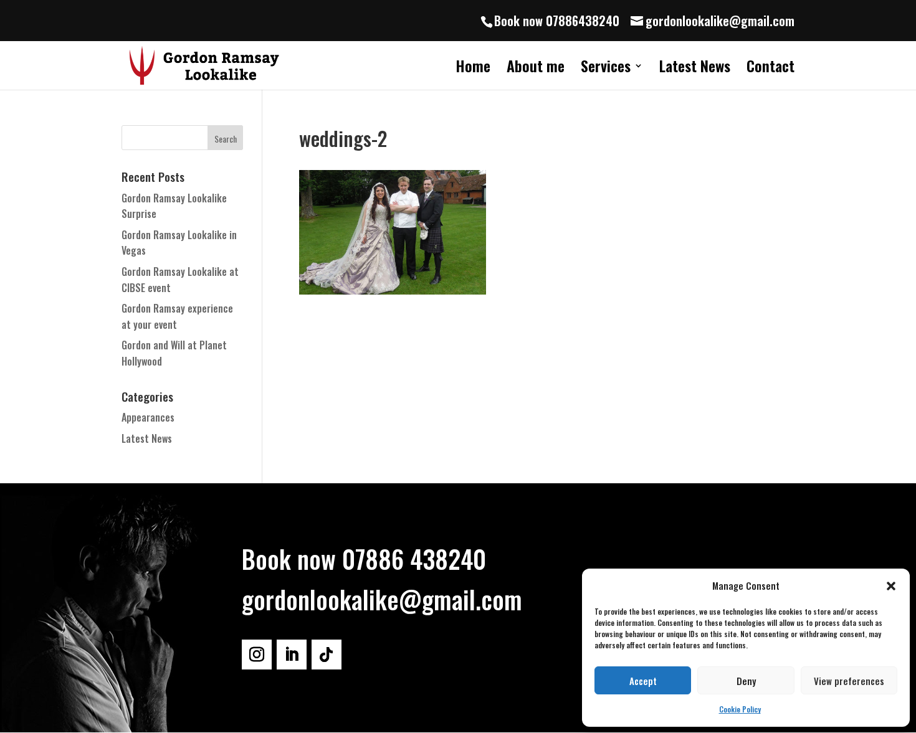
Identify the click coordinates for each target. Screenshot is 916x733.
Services (606, 69)
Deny (746, 681)
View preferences (849, 681)
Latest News (694, 69)
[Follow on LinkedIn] (292, 654)
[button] (891, 586)
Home (473, 69)
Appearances (148, 417)
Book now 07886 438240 (364, 558)
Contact (770, 69)
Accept (643, 681)
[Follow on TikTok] (326, 654)
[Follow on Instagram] (257, 654)
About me (536, 69)
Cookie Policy (740, 709)
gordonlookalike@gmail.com (382, 599)
